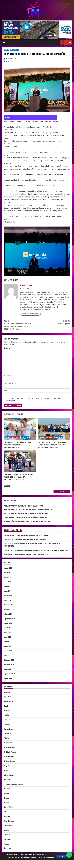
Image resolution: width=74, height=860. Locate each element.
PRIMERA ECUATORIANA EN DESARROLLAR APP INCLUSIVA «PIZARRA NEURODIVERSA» (41, 550)
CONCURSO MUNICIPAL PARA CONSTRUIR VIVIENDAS (33, 535)
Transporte (7, 839)
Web (5, 391)
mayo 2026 (7, 582)
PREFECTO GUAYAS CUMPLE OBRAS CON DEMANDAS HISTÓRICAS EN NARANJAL (52, 443)
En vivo (68, 42)
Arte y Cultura (8, 701)
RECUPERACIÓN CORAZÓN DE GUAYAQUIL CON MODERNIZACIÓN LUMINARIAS (27, 521)
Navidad (6, 793)
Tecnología (7, 835)
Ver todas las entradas (30, 314)
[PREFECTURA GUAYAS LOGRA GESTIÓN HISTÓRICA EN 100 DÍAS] (20, 429)
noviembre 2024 (9, 664)
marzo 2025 (7, 646)
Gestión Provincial (9, 756)
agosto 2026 (8, 568)
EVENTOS (6, 738)
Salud (5, 812)
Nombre (7, 375)
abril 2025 (7, 641)
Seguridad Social (9, 821)
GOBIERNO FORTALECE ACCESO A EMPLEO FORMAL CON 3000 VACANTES (18, 475)
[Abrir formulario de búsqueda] (57, 42)
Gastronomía (8, 743)
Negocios (7, 798)
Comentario (9, 348)
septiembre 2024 (9, 674)
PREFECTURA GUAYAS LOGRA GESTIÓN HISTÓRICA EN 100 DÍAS (17, 443)
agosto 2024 (8, 678)
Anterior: (17, 324)
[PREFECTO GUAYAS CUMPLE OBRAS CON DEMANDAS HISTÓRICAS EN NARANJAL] (54, 429)
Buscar (7, 486)
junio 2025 (7, 632)
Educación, (7, 720)
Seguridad (7, 816)
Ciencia (6, 706)
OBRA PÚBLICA (8, 807)
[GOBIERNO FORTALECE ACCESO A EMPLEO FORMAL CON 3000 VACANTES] (20, 461)
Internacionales (9, 775)
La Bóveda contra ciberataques (13, 784)
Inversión (7, 779)
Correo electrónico (11, 383)
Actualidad (7, 692)
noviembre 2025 (9, 609)
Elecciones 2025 (9, 724)
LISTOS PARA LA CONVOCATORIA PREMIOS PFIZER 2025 (32, 554)
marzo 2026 (7, 591)
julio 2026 (7, 572)
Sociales (6, 830)
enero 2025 (7, 655)
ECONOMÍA (7, 715)
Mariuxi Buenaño (11, 59)
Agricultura (7, 697)
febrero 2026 (8, 595)
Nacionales (15, 437)
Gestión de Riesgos (10, 752)
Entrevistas (7, 733)
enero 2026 (7, 600)
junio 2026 (7, 577)
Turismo (6, 844)
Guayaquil (7, 766)
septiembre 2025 (9, 618)
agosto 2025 (8, 623)
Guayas (6, 49)
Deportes (7, 710)
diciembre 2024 (9, 660)
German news (8, 554)
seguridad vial (8, 825)
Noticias (6, 802)
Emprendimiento (9, 729)
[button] (4, 42)
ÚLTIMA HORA (14, 49)
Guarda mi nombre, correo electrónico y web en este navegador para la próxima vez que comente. (36, 399)
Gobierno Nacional (9, 761)
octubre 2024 (8, 669)
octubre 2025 (8, 614)
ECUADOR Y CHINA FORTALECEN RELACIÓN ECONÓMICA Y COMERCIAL (25, 517)
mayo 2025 (7, 637)
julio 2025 (7, 628)
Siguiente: (64, 322)
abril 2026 (7, 586)
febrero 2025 (8, 651)
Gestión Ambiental (9, 747)
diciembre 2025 (9, 605)
